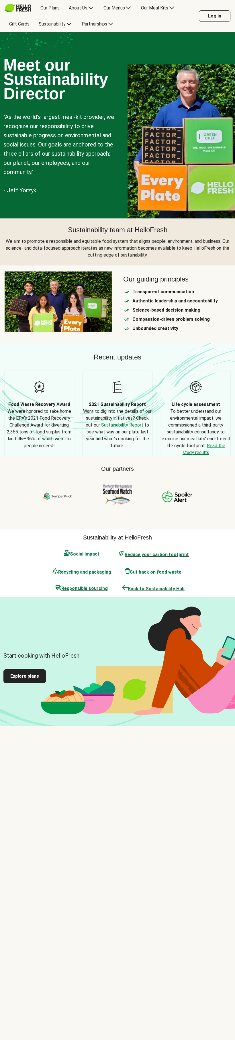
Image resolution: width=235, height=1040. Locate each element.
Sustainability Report (122, 425)
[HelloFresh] (18, 8)
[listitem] (39, 413)
